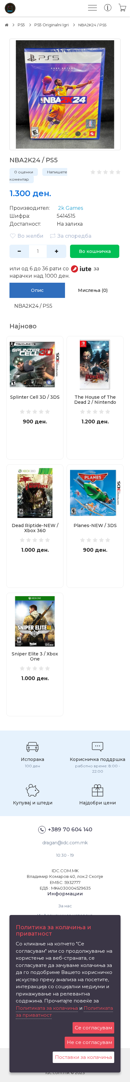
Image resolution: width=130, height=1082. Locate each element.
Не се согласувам (89, 1042)
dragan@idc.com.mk (65, 843)
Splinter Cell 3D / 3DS (35, 397)
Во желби (30, 236)
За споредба (74, 236)
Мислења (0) (93, 290)
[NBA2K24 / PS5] (65, 94)
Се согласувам (93, 1028)
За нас (65, 905)
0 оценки (23, 172)
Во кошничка (95, 251)
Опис (37, 290)
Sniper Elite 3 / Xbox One (35, 656)
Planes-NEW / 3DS (95, 525)
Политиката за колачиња (47, 1008)
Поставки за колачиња (83, 1057)
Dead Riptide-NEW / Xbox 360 (35, 528)
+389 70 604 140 (70, 829)
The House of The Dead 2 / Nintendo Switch (95, 402)
